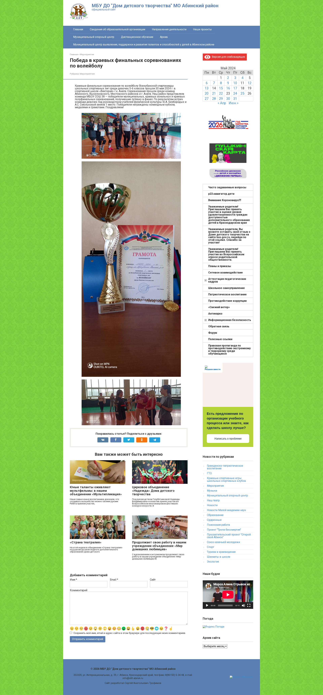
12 (249, 83)
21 (214, 93)
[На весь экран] (248, 605)
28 (214, 99)
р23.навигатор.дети (221, 193)
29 (221, 99)
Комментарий (78, 590)
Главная (78, 29)
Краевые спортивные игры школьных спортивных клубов (226, 479)
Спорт (210, 547)
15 (221, 88)
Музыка (212, 490)
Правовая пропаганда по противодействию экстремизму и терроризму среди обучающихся (229, 349)
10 (235, 83)
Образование (215, 515)
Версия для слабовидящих (227, 56)
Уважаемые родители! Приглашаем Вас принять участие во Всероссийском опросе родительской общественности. (226, 254)
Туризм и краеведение (221, 551)
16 (228, 88)
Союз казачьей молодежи (223, 542)
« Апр (222, 103)
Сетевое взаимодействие (225, 272)
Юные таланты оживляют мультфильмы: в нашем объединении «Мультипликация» (96, 490)
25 (242, 93)
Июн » (233, 103)
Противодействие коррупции (227, 300)
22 (221, 93)
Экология (213, 561)
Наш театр (213, 500)
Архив (164, 37)
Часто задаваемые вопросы (227, 187)
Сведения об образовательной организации (117, 29)
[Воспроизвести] (207, 605)
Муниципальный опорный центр (93, 37)
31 (235, 99)
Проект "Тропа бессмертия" (224, 529)
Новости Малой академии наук (226, 510)
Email (114, 579)
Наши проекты (202, 29)
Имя (73, 579)
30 (228, 99)
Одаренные (214, 520)
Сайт (153, 579)
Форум (212, 332)
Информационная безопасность (229, 320)
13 (206, 88)
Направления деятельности (169, 29)
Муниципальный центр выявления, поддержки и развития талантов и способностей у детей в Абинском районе (143, 44)
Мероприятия (87, 73)
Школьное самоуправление (226, 288)
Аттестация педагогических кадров (227, 280)
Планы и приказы (219, 266)
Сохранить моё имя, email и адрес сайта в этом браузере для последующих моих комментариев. (130, 633)
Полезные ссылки (220, 339)
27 (206, 99)
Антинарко (215, 313)
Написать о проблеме (228, 438)
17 (235, 88)
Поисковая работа (218, 524)
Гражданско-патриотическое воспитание (225, 467)
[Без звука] (243, 605)
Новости (212, 505)
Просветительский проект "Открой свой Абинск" (229, 536)
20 (206, 93)
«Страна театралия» (85, 542)
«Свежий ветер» (219, 307)
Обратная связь (218, 326)
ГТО (209, 473)
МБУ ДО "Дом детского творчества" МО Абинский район (155, 5)
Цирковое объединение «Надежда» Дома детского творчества (153, 490)
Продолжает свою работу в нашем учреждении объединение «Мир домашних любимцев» (159, 545)
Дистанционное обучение (137, 37)
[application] (228, 594)
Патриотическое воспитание (227, 294)
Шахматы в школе (218, 556)
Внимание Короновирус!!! (224, 200)
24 (235, 93)
